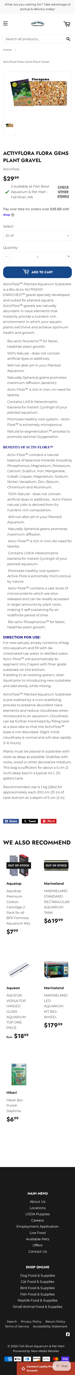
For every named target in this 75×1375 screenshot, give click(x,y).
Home (7, 49)
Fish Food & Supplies (37, 1294)
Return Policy (55, 1321)
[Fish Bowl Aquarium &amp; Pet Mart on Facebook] (68, 1335)
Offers (37, 1245)
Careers (37, 1220)
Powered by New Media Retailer (36, 1351)
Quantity (10, 248)
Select (8, 226)
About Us (37, 1202)
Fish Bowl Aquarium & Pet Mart (42, 1346)
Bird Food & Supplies (37, 1288)
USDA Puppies (37, 1214)
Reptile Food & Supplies (38, 1300)
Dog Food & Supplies (37, 1276)
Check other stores (63, 192)
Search (12, 1321)
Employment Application (37, 1226)
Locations (38, 1208)
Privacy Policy (31, 1321)
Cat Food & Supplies (37, 1282)
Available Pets (37, 1239)
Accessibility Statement (50, 1326)
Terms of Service (17, 1326)
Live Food (38, 1233)
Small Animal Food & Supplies (37, 1307)
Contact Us (37, 1252)
